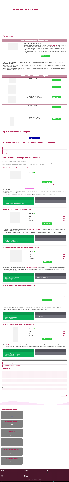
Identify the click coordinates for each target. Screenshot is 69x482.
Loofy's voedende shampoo (54, 45)
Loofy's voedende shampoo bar (29, 188)
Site (2, 387)
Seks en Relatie (26, 476)
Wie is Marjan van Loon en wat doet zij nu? (12, 440)
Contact (2, 474)
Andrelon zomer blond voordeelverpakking (35, 229)
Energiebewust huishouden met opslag (12, 412)
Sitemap (2, 476)
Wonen (25, 474)
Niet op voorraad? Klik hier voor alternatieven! (47, 184)
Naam (3, 378)
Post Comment (63, 395)
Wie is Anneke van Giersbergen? (12, 458)
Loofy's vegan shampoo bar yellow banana (31, 267)
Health (25, 473)
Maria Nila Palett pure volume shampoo (10, 344)
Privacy (2, 475)
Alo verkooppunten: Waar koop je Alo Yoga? (12, 421)
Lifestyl (25, 475)
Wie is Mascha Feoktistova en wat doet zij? (12, 449)
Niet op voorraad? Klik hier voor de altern (47, 225)
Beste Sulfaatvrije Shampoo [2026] (26, 9)
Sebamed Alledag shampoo (31, 305)
